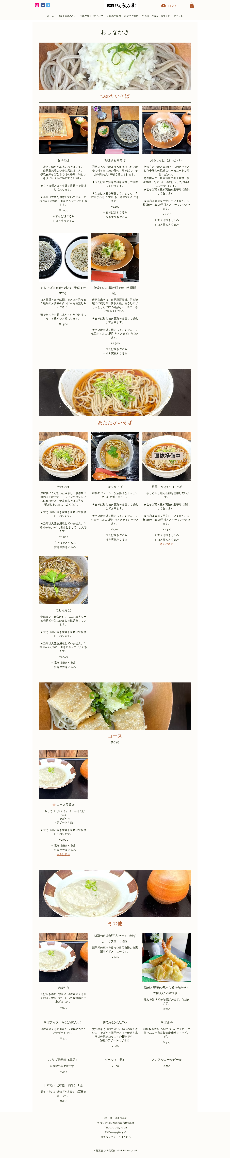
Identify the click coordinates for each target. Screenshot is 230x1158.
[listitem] (63, 216)
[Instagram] (37, 5)
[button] (191, 5)
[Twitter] (48, 5)
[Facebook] (43, 5)
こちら (127, 1137)
